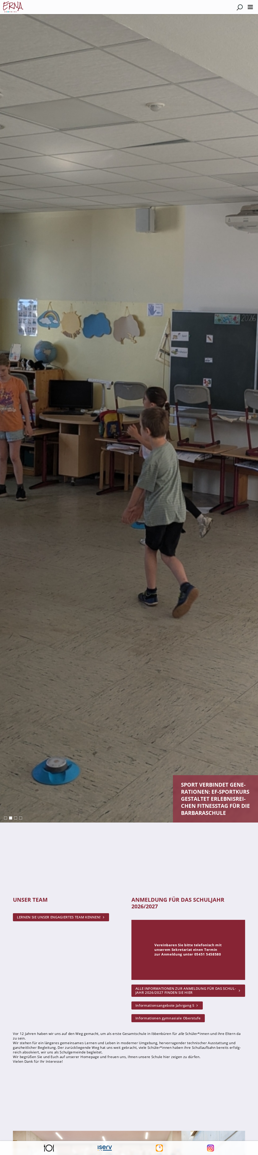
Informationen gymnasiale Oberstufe (168, 1018)
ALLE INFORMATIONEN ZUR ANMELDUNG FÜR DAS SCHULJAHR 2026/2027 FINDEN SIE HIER (185, 990)
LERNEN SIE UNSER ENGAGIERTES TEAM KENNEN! (59, 917)
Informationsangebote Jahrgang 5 (165, 1005)
